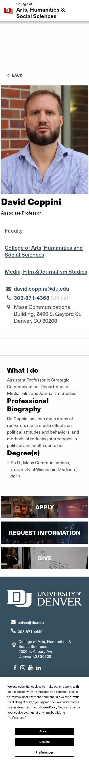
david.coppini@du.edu (41, 288)
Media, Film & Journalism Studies (46, 271)
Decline (44, 742)
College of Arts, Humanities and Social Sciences (44, 251)
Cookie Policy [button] (48, 707)
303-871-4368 (31, 297)
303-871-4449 (30, 631)
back (16, 75)
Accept (44, 731)
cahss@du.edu (31, 622)
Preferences (45, 752)
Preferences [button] (16, 718)
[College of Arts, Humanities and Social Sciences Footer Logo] (44, 598)
